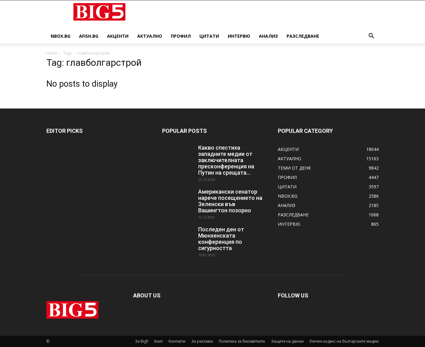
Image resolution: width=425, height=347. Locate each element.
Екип (158, 341)
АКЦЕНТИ (117, 36)
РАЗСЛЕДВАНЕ (303, 36)
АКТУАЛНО (149, 36)
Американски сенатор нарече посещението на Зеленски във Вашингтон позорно (230, 201)
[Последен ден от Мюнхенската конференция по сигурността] (177, 237)
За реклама (202, 341)
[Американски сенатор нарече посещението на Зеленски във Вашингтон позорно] (177, 199)
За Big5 (141, 341)
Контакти (177, 341)
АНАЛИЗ (268, 36)
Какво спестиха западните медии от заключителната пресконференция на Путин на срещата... (226, 160)
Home (51, 53)
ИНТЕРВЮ (239, 36)
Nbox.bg (60, 36)
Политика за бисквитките (242, 341)
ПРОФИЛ (181, 36)
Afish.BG (88, 36)
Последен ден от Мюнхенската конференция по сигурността (221, 238)
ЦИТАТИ (209, 36)
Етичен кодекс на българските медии (344, 341)
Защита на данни (287, 341)
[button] (371, 37)
